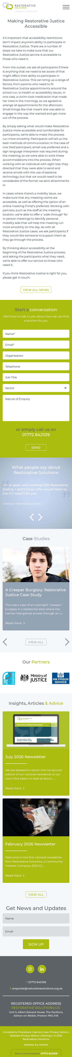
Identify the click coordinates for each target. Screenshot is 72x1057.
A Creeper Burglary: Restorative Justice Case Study (35, 592)
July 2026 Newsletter (25, 756)
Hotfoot (43, 1044)
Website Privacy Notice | (25, 1035)
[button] (31, 517)
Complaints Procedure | (18, 1032)
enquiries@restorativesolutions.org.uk (37, 988)
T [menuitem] (36, 982)
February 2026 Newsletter (30, 844)
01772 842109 (36, 434)
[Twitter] (42, 969)
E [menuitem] (36, 988)
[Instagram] (30, 969)
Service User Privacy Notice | (51, 1032)
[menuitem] (30, 969)
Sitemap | (47, 1035)
